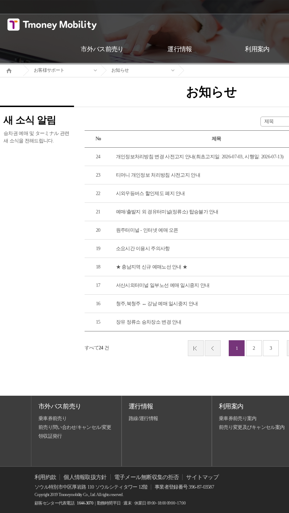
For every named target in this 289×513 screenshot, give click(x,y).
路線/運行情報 (143, 418)
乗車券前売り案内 (237, 418)
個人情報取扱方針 (84, 477)
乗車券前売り (52, 418)
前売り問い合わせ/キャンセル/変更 (74, 427)
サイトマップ (202, 477)
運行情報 (141, 406)
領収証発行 (50, 436)
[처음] (196, 348)
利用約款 (45, 477)
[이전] (213, 348)
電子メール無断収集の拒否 (146, 477)
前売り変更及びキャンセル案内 (251, 427)
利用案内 (231, 406)
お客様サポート (49, 70)
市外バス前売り (59, 406)
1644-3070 (85, 503)
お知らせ (120, 70)
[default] (217, 70)
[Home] (11, 70)
